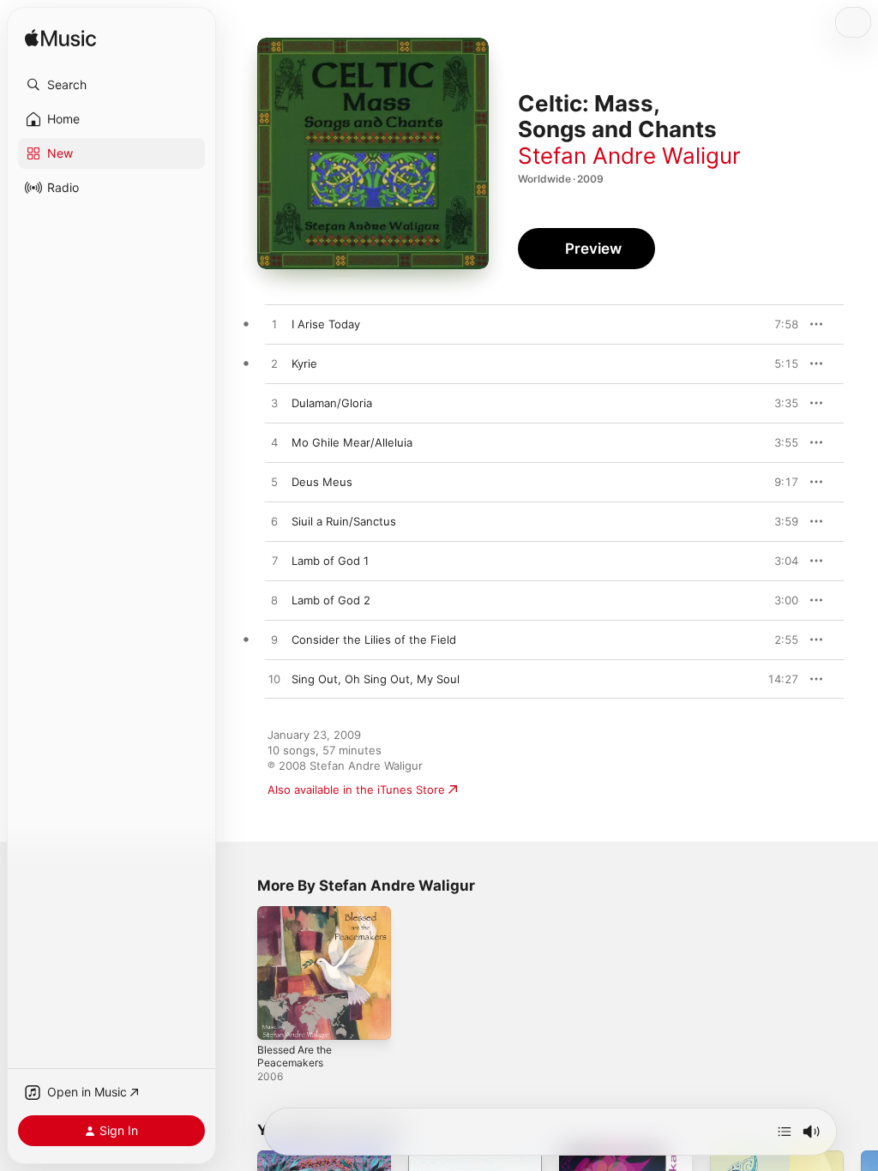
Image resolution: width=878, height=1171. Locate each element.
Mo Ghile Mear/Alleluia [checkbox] (352, 442)
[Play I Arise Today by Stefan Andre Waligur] (274, 325)
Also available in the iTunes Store (356, 789)
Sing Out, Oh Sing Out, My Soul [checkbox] (376, 679)
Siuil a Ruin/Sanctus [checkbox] (344, 521)
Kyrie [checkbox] (304, 363)
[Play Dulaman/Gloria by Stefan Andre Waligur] (274, 403)
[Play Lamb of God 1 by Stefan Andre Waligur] (274, 561)
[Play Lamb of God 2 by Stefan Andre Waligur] (274, 601)
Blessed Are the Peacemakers (294, 1056)
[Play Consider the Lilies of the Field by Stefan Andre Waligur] (274, 640)
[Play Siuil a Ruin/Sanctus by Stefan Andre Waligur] (274, 522)
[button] (111, 84)
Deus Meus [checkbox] (322, 482)
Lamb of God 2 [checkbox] (331, 600)
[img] (60, 39)
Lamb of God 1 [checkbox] (330, 560)
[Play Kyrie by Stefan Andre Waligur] (274, 364)
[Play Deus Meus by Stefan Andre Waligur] (274, 482)
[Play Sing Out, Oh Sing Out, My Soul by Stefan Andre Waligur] (274, 680)
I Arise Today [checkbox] (326, 324)
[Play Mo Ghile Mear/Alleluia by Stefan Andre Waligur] (274, 443)
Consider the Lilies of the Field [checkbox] (374, 639)
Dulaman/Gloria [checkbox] (332, 403)
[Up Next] (784, 1132)
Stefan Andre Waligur (629, 155)
